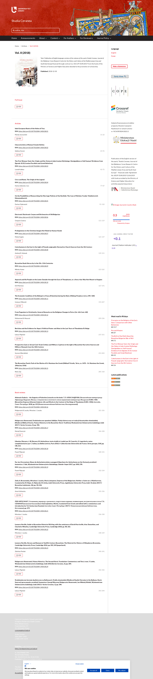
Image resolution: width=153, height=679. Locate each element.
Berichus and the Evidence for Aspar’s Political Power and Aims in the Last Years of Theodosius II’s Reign (52, 328)
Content (54, 38)
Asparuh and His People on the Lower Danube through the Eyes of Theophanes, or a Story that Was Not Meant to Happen (58, 279)
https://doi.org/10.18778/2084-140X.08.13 (33, 331)
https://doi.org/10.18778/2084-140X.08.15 (33, 368)
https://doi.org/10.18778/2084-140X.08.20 (33, 488)
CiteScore (126, 215)
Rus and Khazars (117, 330)
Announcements (28, 38)
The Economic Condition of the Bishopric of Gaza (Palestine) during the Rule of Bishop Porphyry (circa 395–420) (55, 296)
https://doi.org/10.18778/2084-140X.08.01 (33, 131)
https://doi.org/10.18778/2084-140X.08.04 (33, 182)
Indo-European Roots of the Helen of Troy (30, 128)
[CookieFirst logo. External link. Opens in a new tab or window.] (25, 666)
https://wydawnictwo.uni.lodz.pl (26, 649)
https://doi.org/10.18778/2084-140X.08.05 (33, 201)
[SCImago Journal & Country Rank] (123, 205)
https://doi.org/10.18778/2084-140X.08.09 (33, 266)
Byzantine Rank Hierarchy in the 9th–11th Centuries (34, 263)
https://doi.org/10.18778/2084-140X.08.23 (33, 548)
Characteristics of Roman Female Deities (29, 145)
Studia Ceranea (22, 21)
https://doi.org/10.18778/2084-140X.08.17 (33, 428)
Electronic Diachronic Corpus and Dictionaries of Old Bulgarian (37, 214)
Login (139, 2)
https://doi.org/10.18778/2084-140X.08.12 (33, 315)
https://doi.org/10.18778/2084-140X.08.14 (33, 350)
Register (131, 2)
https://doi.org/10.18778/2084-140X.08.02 (33, 147)
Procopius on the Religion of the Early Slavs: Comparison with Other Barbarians (124, 322)
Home (14, 38)
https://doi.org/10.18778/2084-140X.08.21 (33, 511)
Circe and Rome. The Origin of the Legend (29, 180)
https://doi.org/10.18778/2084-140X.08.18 (33, 449)
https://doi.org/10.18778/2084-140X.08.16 (33, 407)
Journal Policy (103, 38)
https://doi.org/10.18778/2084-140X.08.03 (33, 166)
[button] (28, 663)
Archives (24, 46)
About (42, 38)
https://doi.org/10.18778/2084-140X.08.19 (33, 467)
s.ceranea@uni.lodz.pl (22, 630)
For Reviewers (86, 38)
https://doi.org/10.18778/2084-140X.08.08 (33, 250)
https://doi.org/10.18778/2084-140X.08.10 (33, 282)
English (113, 53)
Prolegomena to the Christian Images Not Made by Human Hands (38, 231)
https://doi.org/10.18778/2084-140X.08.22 (33, 529)
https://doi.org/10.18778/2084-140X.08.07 (33, 233)
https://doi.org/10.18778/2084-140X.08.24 (33, 566)
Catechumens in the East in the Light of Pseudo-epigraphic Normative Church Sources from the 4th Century (53, 247)
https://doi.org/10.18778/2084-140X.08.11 (33, 299)
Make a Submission (119, 66)
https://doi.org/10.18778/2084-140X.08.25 (33, 587)
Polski (113, 56)
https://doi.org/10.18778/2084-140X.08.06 (33, 217)
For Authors (69, 38)
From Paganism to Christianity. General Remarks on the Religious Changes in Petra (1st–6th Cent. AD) (51, 312)
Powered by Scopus (123, 223)
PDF (19, 106)
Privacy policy (80, 664)
